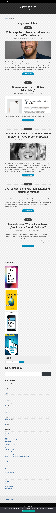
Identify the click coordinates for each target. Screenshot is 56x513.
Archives (7, 433)
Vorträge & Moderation (10, 472)
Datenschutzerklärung (10, 451)
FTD (6, 393)
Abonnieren (47, 374)
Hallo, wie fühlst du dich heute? (12, 443)
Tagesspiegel (8, 414)
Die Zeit (6, 386)
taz (5, 417)
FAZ (6, 388)
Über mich (7, 468)
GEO (6, 395)
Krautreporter (8, 403)
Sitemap (6, 466)
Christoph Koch (28, 7)
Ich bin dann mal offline (10, 444)
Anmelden (7, 481)
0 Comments (39, 38)
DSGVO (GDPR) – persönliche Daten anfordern (16, 454)
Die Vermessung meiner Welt (11, 439)
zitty (5, 424)
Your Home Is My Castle (10, 449)
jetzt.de (6, 400)
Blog (6, 435)
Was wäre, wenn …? (9, 447)
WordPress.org (8, 488)
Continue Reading (28, 73)
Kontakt (6, 461)
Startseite (6, 18)
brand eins (30, 38)
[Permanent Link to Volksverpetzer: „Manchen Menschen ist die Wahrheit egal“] (28, 50)
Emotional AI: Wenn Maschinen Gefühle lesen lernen (17, 456)
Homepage (7, 458)
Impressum (7, 470)
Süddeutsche (8, 410)
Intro (6, 398)
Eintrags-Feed (8, 483)
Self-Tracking (8, 463)
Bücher (6, 438)
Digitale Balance (8, 441)
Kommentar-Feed (9, 486)
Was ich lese (31, 140)
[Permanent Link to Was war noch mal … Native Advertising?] (28, 104)
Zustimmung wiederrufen (28, 510)
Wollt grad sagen (8, 422)
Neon (31, 195)
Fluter (30, 230)
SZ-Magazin (7, 412)
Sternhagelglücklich (9, 446)
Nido (6, 407)
